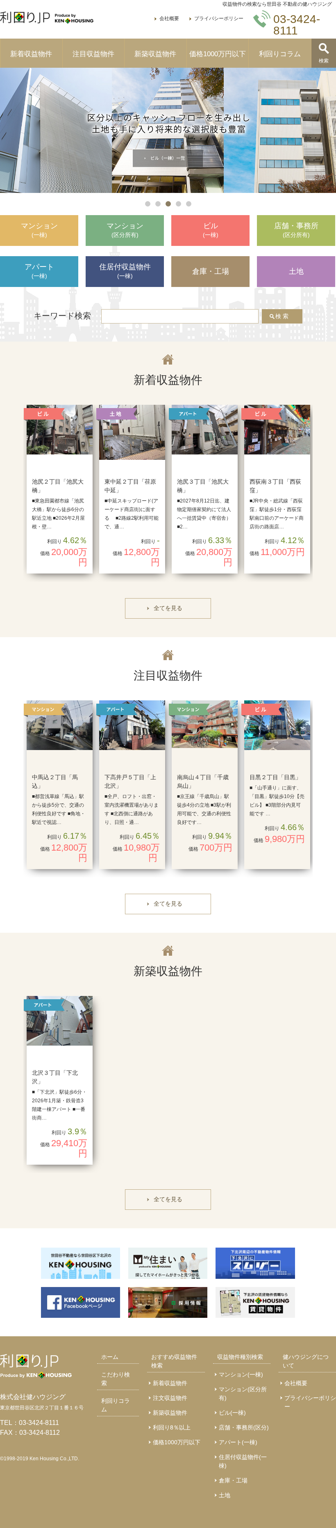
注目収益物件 (93, 54)
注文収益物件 (170, 1398)
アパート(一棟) (238, 1442)
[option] (168, 130)
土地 (224, 1495)
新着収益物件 (31, 54)
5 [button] (188, 203)
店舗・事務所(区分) (244, 1427)
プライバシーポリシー (218, 18)
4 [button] (178, 203)
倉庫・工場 (233, 1480)
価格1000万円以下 (217, 54)
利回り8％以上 (172, 1427)
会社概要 (169, 18)
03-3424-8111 (39, 1422)
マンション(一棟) (241, 1374)
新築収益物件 (155, 54)
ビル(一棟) (232, 1412)
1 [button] (147, 203)
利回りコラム (280, 54)
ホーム (109, 1357)
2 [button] (158, 203)
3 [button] (168, 203)
